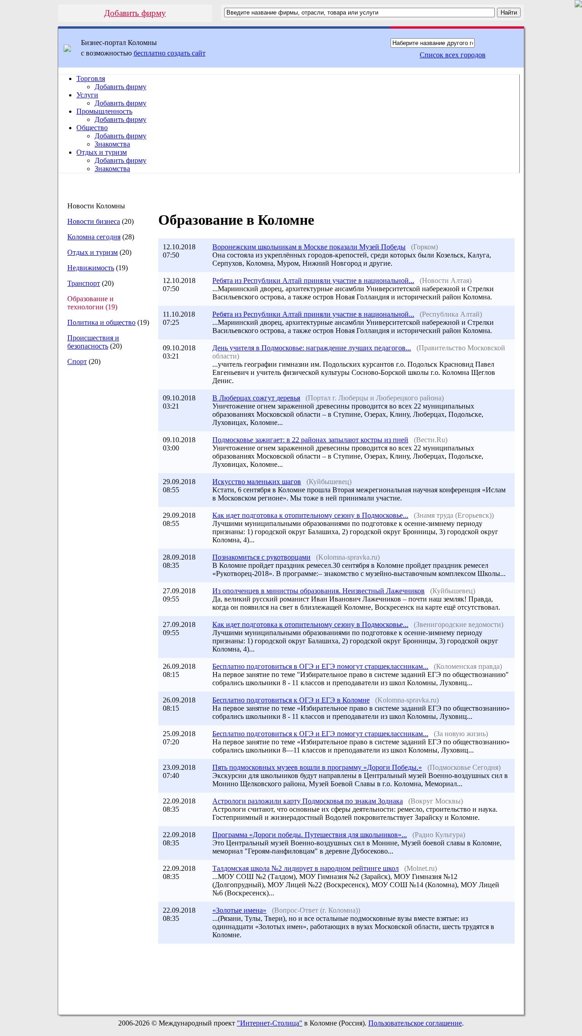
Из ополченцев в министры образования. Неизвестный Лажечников (318, 591)
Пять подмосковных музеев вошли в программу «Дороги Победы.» (317, 767)
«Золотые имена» (239, 910)
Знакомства (112, 144)
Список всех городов (453, 55)
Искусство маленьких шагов (256, 481)
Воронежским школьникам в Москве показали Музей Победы (309, 247)
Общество (92, 127)
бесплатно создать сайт (170, 53)
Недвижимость (90, 268)
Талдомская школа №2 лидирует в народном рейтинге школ (305, 868)
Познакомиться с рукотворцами (261, 557)
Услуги (87, 95)
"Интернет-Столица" (269, 1023)
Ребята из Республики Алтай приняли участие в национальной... (313, 280)
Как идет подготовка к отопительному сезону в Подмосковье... (310, 515)
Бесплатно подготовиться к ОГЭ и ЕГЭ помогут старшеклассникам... (320, 734)
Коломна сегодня (93, 237)
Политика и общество (101, 322)
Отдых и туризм (101, 152)
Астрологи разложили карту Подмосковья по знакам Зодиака (307, 801)
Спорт (77, 361)
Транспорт (83, 283)
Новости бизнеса (93, 221)
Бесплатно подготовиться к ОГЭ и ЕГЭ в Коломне (291, 700)
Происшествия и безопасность (93, 342)
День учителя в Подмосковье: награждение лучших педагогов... (311, 348)
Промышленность (104, 111)
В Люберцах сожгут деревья (256, 398)
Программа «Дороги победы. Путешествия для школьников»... (309, 835)
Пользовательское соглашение (415, 1023)
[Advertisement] (104, 525)
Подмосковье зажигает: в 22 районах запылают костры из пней (310, 440)
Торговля (90, 78)
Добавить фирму (135, 13)
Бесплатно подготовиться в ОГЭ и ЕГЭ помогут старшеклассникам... (320, 666)
